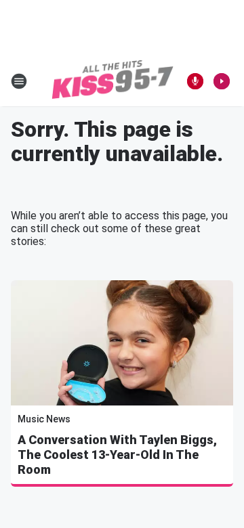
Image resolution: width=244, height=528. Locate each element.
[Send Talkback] (195, 81)
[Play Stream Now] (222, 81)
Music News (44, 419)
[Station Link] (113, 81)
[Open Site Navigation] (19, 81)
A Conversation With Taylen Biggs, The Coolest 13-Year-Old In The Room (117, 455)
